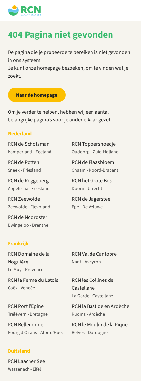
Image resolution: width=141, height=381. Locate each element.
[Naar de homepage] (24, 10)
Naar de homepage (36, 95)
